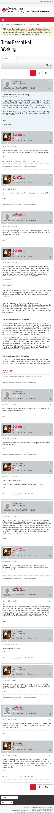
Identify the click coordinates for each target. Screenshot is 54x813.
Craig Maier (17, 134)
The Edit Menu (7, 373)
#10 (50, 561)
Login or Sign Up (45, 2)
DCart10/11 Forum (34, 24)
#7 (51, 439)
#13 (50, 680)
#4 (51, 227)
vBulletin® (41, 809)
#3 (51, 189)
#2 (51, 147)
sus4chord (17, 81)
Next (47, 73)
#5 (51, 263)
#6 (51, 405)
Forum (8, 24)
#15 (50, 756)
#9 (51, 516)
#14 (50, 720)
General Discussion (19, 24)
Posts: (31, 88)
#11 (50, 601)
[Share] (50, 88)
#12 (50, 644)
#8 (51, 477)
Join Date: (16, 88)
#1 (51, 94)
